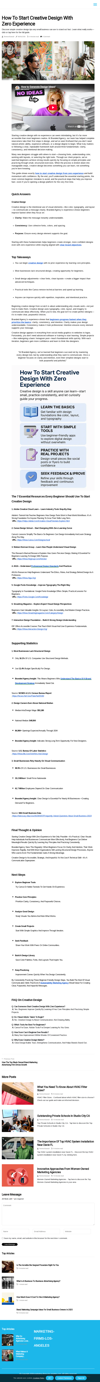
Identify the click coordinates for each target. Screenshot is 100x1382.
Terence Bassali (9, 37)
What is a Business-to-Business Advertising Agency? (38, 1281)
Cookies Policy (38, 1378)
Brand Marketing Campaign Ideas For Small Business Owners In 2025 (44, 1309)
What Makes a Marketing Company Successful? (22, 1354)
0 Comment (46, 37)
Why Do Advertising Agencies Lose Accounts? (22, 1338)
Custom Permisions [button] (64, 1378)
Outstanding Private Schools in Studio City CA (63, 1115)
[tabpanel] (48, 60)
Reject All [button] (81, 1378)
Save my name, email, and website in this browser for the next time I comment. (35, 1238)
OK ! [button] (49, 1378)
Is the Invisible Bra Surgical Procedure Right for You (37, 1265)
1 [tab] (48, 76)
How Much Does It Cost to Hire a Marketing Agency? (38, 1297)
